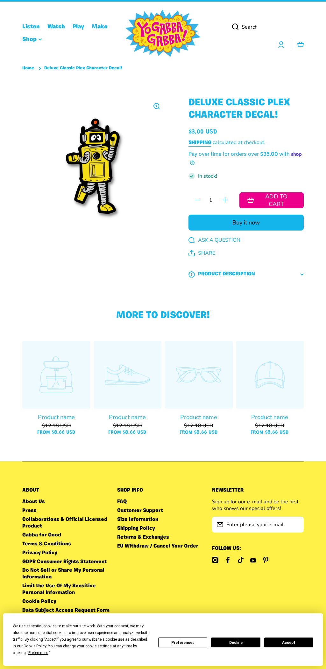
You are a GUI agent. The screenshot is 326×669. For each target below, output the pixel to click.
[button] (201, 253)
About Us (33, 501)
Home (28, 68)
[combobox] (265, 27)
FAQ (122, 501)
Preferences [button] (38, 653)
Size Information (137, 519)
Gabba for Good (41, 535)
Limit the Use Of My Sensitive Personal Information (59, 589)
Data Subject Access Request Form (66, 610)
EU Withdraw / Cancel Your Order (157, 546)
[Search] (232, 27)
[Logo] (163, 33)
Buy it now (246, 222)
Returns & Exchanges (143, 537)
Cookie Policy (39, 601)
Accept (288, 642)
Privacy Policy (39, 552)
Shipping (199, 142)
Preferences (183, 642)
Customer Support (140, 510)
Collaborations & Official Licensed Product (64, 523)
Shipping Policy (136, 528)
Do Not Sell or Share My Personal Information (63, 574)
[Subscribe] (296, 525)
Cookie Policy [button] (35, 646)
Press (29, 510)
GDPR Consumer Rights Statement (64, 561)
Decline (236, 642)
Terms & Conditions (46, 544)
